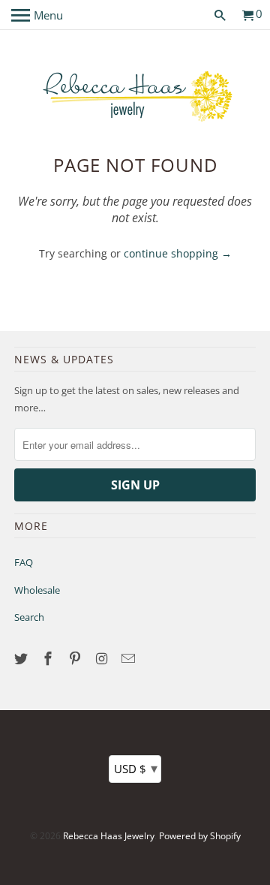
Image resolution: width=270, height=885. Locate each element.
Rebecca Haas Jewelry (108, 835)
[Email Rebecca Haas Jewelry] (130, 658)
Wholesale (37, 590)
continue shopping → (178, 253)
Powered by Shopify (200, 835)
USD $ (136, 768)
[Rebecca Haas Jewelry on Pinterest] (76, 658)
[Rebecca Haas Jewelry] (135, 95)
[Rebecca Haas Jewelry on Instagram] (102, 658)
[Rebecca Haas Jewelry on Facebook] (49, 658)
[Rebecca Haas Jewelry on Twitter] (22, 658)
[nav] (37, 15)
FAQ (23, 562)
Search (29, 617)
